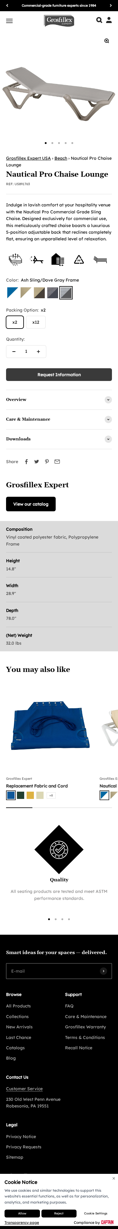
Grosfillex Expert (19, 778)
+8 (51, 795)
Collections (17, 1016)
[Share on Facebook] (26, 461)
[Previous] (7, 5)
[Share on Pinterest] (47, 461)
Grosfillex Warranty (85, 1027)
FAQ (69, 1006)
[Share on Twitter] (36, 461)
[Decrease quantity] (13, 352)
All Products (18, 1006)
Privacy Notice (21, 1136)
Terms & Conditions (85, 1037)
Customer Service (24, 1088)
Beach (60, 158)
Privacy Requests (23, 1147)
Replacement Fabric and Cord (37, 786)
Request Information (59, 374)
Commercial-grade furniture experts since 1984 (59, 5)
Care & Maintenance (86, 1016)
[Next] (111, 5)
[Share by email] (57, 461)
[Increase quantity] (38, 352)
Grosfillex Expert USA (28, 158)
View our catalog (30, 504)
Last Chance (18, 1037)
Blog (11, 1058)
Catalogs (15, 1047)
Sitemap (14, 1157)
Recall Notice (78, 1047)
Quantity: (15, 339)
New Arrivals (19, 1027)
